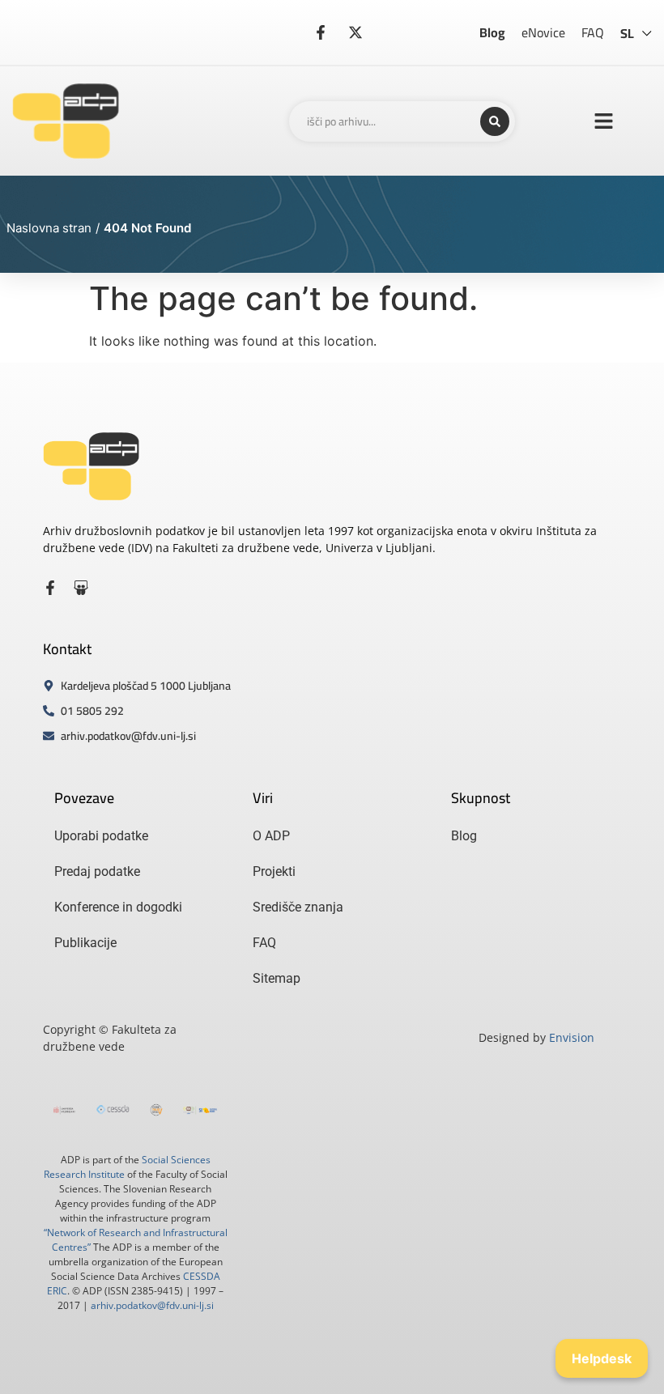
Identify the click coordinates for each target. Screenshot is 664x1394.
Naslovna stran (49, 228)
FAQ (592, 32)
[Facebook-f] (50, 587)
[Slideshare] (81, 587)
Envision (571, 1037)
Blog (492, 32)
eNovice (543, 32)
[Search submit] (494, 121)
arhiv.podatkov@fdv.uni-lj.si (152, 1305)
